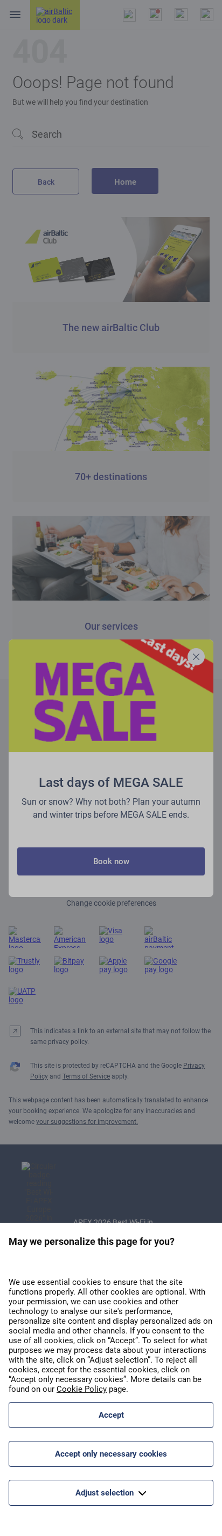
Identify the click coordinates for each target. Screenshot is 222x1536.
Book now (111, 861)
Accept (111, 1415)
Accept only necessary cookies (111, 1454)
